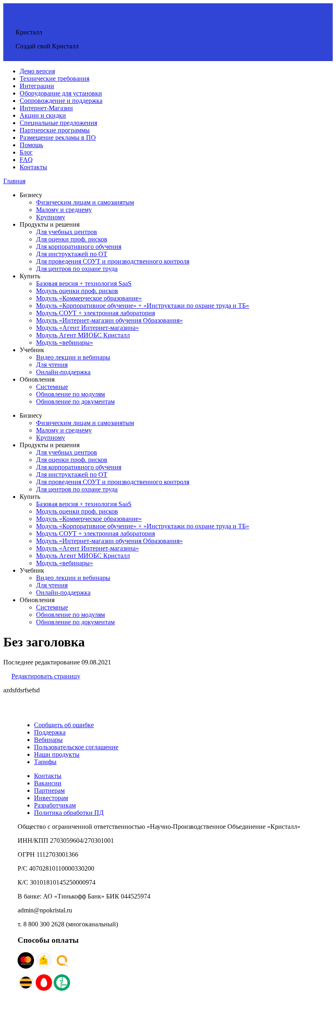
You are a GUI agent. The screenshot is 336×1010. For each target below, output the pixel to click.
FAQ (26, 159)
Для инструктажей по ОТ (71, 253)
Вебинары (48, 739)
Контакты (33, 167)
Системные (52, 386)
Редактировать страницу (45, 676)
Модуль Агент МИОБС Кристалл (83, 335)
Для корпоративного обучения (78, 246)
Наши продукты (56, 754)
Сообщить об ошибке (64, 724)
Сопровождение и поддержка (61, 100)
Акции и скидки (43, 115)
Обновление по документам (75, 401)
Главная (14, 180)
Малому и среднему (64, 209)
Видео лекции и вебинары (73, 357)
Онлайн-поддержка (63, 372)
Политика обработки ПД (69, 812)
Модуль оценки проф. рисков (77, 290)
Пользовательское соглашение (76, 747)
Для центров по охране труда (77, 268)
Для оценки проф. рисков (71, 239)
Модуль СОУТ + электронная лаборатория (95, 312)
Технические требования (54, 78)
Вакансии (47, 783)
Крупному (50, 217)
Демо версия (37, 71)
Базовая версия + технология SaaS (84, 283)
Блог (26, 152)
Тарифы (45, 761)
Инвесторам (51, 797)
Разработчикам (55, 805)
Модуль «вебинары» (64, 342)
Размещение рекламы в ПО (58, 137)
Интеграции (37, 85)
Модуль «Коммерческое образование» (89, 298)
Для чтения (52, 364)
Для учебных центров (66, 231)
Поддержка (50, 732)
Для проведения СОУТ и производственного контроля (112, 261)
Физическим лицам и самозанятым (85, 202)
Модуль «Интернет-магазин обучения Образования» (109, 320)
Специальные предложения (58, 122)
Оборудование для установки (61, 93)
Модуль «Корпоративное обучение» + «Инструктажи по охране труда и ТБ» (142, 305)
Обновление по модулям (70, 394)
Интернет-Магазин (46, 108)
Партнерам (49, 790)
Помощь (31, 144)
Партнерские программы (55, 130)
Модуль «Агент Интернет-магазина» (87, 327)
